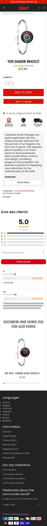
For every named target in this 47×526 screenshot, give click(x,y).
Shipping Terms (11, 448)
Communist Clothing (13, 482)
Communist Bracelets (24, 191)
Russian (7, 420)
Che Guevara (9, 469)
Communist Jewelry (12, 193)
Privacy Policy (10, 440)
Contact (7, 431)
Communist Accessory (14, 478)
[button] (23, 66)
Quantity (7, 77)
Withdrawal (8, 457)
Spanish (7, 411)
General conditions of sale (16, 453)
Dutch (6, 417)
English (6, 405)
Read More (23, 182)
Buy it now (23, 102)
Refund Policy (9, 444)
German (7, 408)
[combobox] (43, 252)
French (6, 402)
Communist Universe (19, 514)
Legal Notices (9, 435)
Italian (6, 414)
